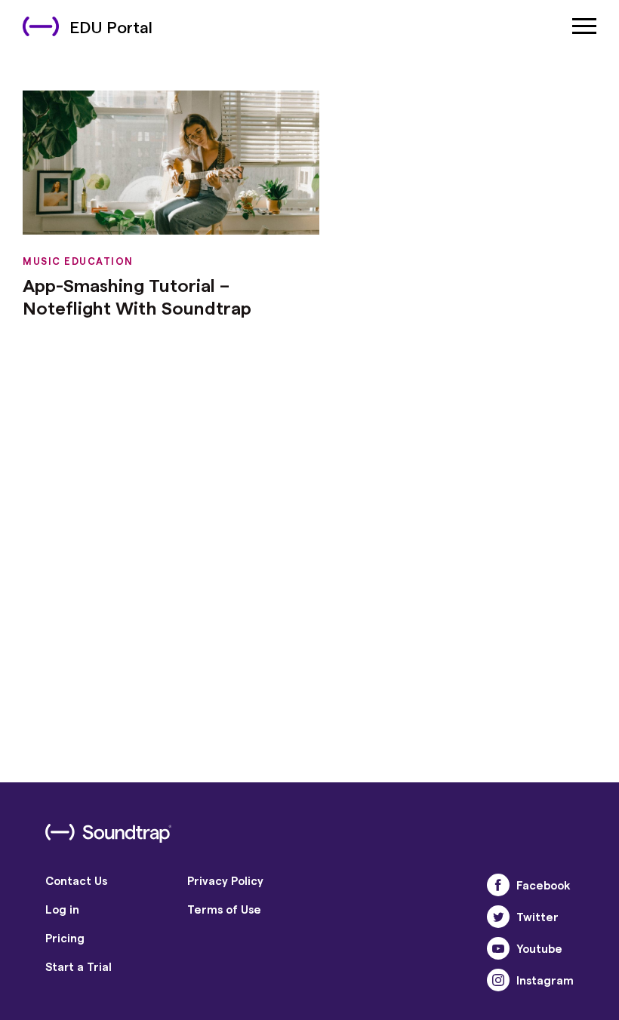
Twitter (537, 916)
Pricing (65, 938)
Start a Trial (78, 966)
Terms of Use (224, 909)
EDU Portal (110, 26)
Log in (62, 909)
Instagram (545, 980)
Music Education (78, 260)
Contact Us (76, 880)
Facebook (543, 885)
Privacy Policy (225, 880)
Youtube (539, 948)
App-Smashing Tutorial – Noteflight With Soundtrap (137, 296)
